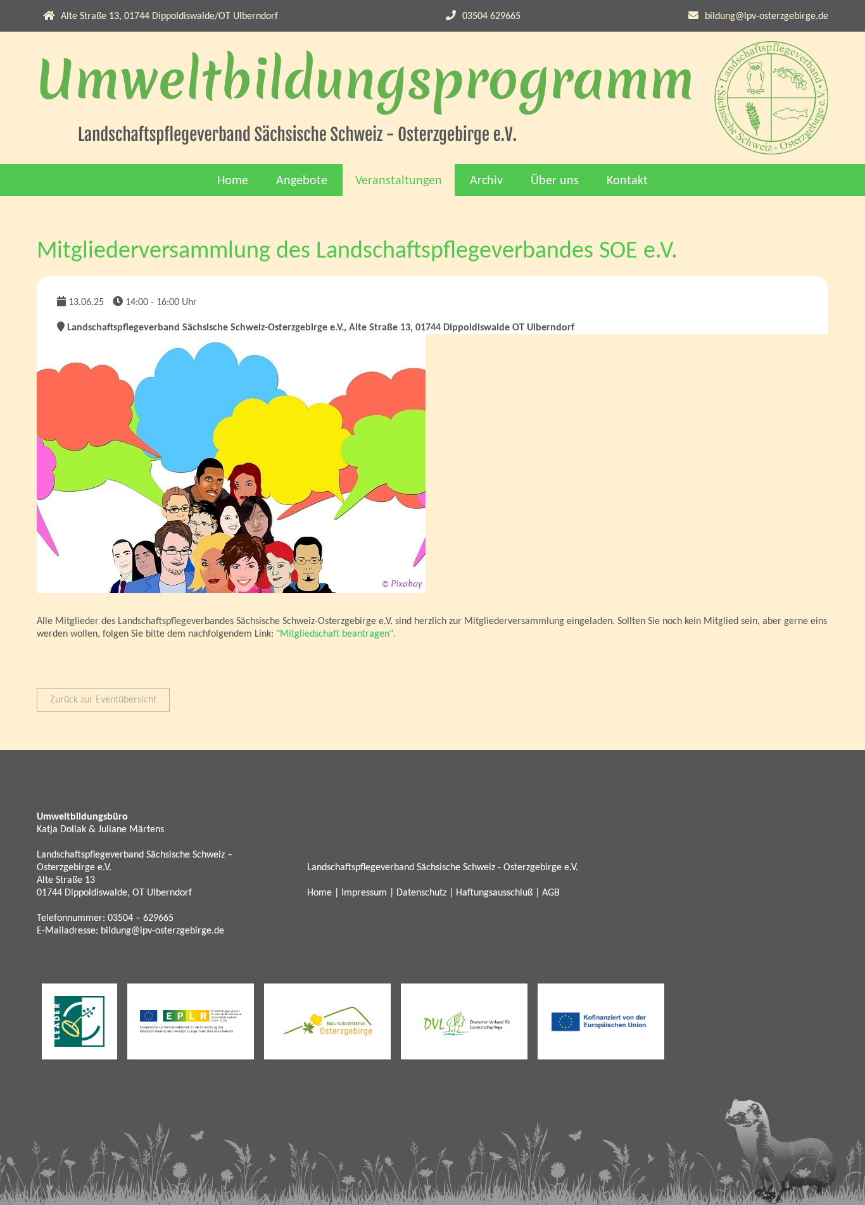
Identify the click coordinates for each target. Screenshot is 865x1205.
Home (232, 181)
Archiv (486, 181)
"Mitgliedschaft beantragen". (336, 634)
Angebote (301, 181)
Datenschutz (421, 893)
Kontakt (627, 181)
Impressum (364, 893)
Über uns (555, 181)
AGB (551, 893)
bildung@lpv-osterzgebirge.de (766, 16)
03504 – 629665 (141, 918)
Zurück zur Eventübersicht (103, 700)
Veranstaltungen (398, 181)
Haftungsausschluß (494, 893)
